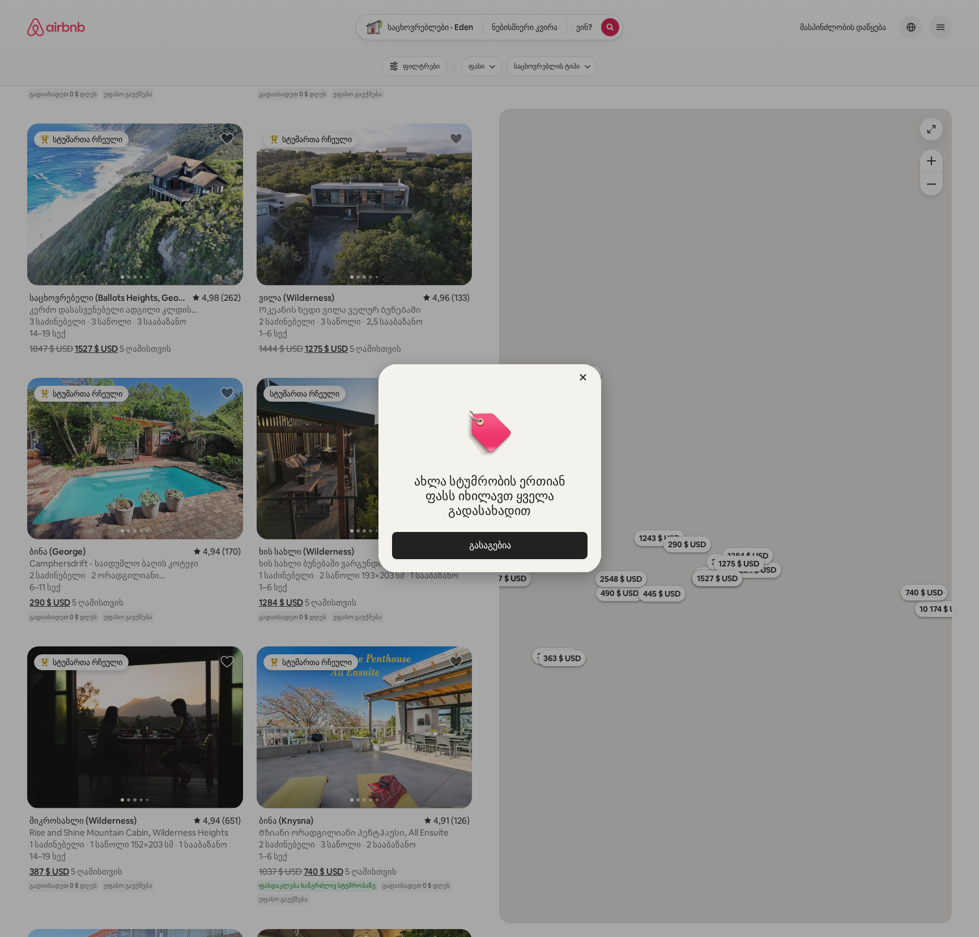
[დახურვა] (583, 377)
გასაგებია (489, 545)
